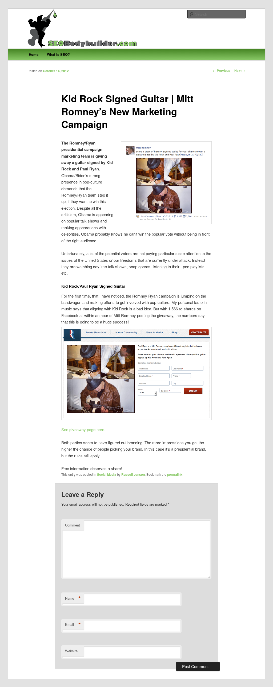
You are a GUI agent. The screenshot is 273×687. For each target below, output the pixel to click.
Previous (221, 70)
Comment (72, 525)
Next (240, 70)
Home (33, 54)
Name (73, 598)
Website (71, 650)
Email (73, 624)
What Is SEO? (58, 54)
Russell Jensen (133, 474)
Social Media (106, 474)
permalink (174, 474)
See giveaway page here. (83, 429)
